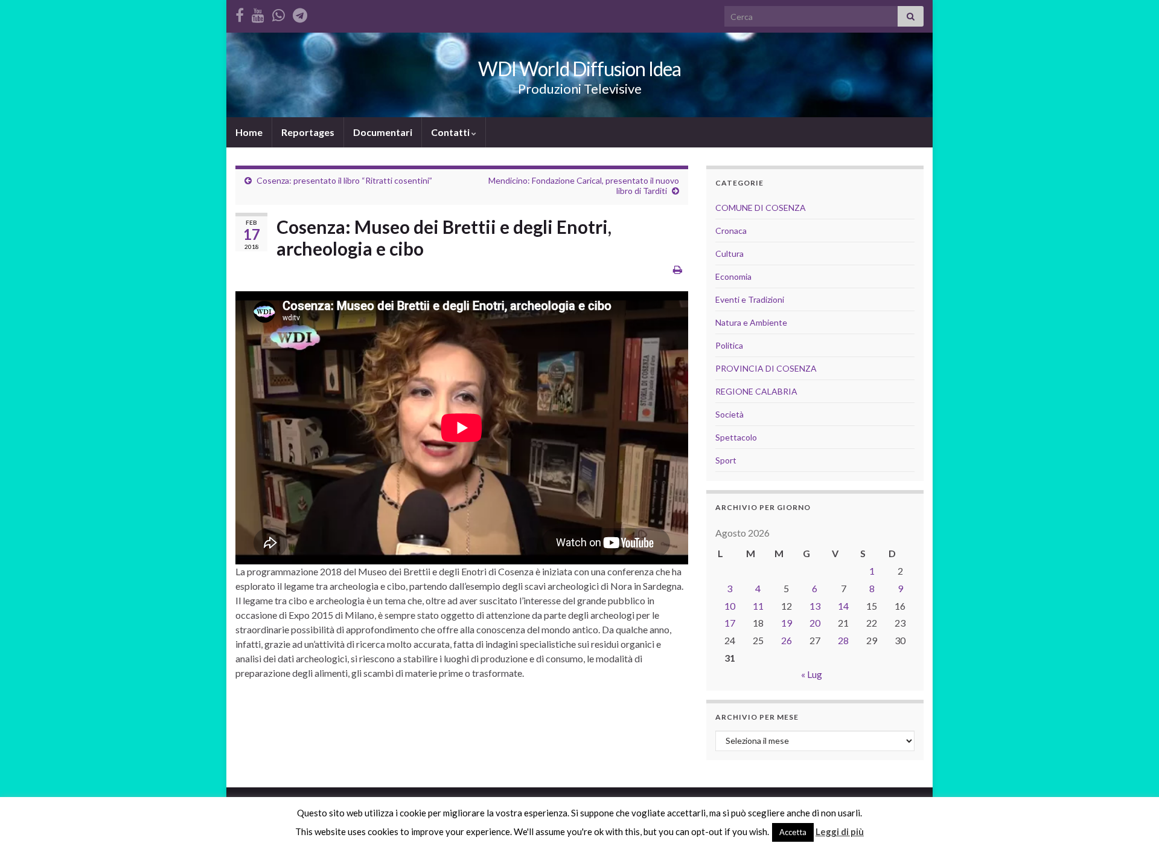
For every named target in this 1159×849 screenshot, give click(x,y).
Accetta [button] (792, 832)
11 (758, 606)
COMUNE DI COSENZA (760, 207)
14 (843, 606)
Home (249, 132)
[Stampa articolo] (677, 269)
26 (786, 640)
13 (814, 606)
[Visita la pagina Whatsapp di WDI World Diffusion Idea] (278, 13)
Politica (729, 345)
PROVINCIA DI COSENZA (766, 368)
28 (843, 640)
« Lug (811, 674)
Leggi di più (840, 831)
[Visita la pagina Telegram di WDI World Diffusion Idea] (300, 13)
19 (786, 622)
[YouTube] (258, 13)
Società (729, 414)
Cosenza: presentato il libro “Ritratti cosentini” (344, 180)
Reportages (307, 132)
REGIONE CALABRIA (756, 391)
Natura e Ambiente (751, 322)
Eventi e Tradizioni (749, 299)
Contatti (451, 132)
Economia (733, 276)
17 (729, 622)
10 (729, 606)
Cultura (729, 253)
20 (814, 622)
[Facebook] (239, 13)
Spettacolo (736, 437)
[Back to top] (1132, 822)
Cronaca (731, 230)
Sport (725, 460)
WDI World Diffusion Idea (579, 68)
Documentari (382, 132)
